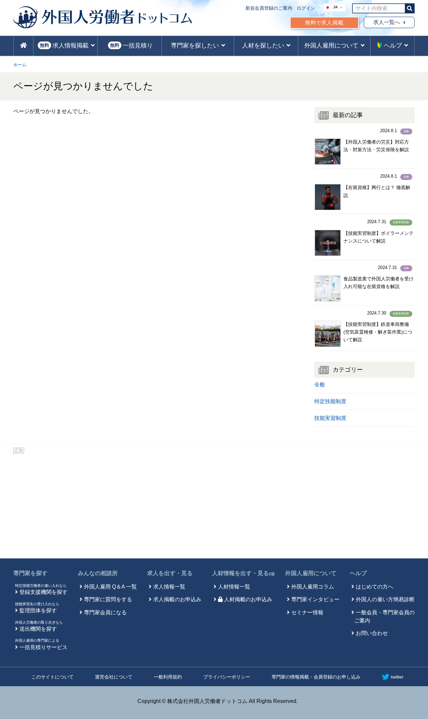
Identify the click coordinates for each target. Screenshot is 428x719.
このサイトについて (52, 677)
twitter (397, 677)
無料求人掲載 (324, 22)
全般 (406, 131)
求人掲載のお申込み (177, 599)
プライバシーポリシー (226, 677)
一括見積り (131, 45)
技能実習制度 (401, 222)
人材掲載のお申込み (248, 599)
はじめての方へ (374, 587)
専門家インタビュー (315, 599)
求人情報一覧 (169, 587)
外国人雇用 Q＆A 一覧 (110, 587)
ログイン (306, 8)
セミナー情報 (307, 612)
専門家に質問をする (108, 599)
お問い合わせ (372, 633)
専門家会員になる (105, 612)
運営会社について (113, 677)
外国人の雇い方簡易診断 (385, 599)
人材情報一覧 (234, 587)
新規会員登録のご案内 (268, 8)
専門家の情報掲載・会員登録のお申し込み (316, 677)
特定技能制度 (330, 401)
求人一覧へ (386, 22)
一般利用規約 (168, 677)
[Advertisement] (214, 505)
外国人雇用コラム (312, 587)
